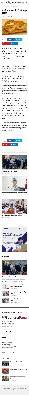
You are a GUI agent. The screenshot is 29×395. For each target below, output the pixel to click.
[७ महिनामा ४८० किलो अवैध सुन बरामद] (14, 27)
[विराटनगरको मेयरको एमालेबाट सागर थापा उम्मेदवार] (5, 378)
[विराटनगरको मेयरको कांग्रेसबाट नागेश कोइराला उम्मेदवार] (5, 371)
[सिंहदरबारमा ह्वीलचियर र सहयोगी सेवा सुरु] (14, 162)
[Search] (27, 2)
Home (3, 6)
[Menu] (2, 2)
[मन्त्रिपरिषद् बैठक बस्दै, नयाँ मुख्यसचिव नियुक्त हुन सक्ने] (14, 206)
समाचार (3, 274)
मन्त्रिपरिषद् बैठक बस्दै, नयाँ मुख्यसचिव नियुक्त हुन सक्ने (12, 215)
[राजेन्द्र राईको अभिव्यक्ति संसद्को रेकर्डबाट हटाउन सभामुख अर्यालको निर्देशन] (14, 183)
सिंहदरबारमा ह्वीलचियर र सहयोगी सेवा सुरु (9, 171)
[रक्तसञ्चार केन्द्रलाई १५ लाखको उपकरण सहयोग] (5, 300)
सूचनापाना (4, 16)
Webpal (14, 389)
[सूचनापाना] (15, 2)
